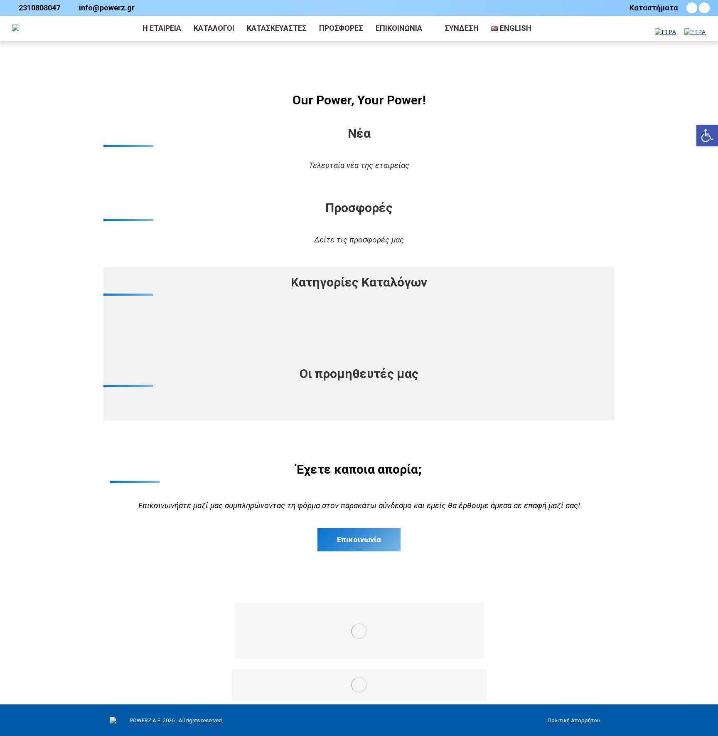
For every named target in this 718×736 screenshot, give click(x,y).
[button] (707, 135)
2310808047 (39, 8)
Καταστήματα (653, 8)
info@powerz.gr (107, 8)
